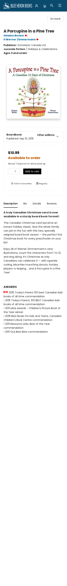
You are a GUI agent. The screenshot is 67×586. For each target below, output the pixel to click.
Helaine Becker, (16, 35)
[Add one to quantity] (20, 171)
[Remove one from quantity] (10, 171)
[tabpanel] (33, 276)
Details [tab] (37, 203)
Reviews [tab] (52, 203)
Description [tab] (11, 203)
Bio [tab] (25, 203)
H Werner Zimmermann (20, 39)
